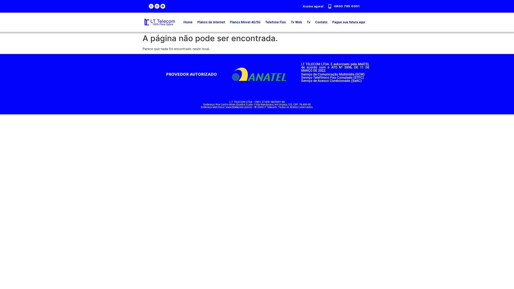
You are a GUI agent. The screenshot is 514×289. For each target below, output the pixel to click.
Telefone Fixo (275, 22)
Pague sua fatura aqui (348, 22)
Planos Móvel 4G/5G (245, 22)
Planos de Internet (211, 22)
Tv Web (296, 22)
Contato (321, 22)
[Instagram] (157, 6)
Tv (308, 22)
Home (188, 22)
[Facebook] (162, 6)
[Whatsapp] (151, 6)
